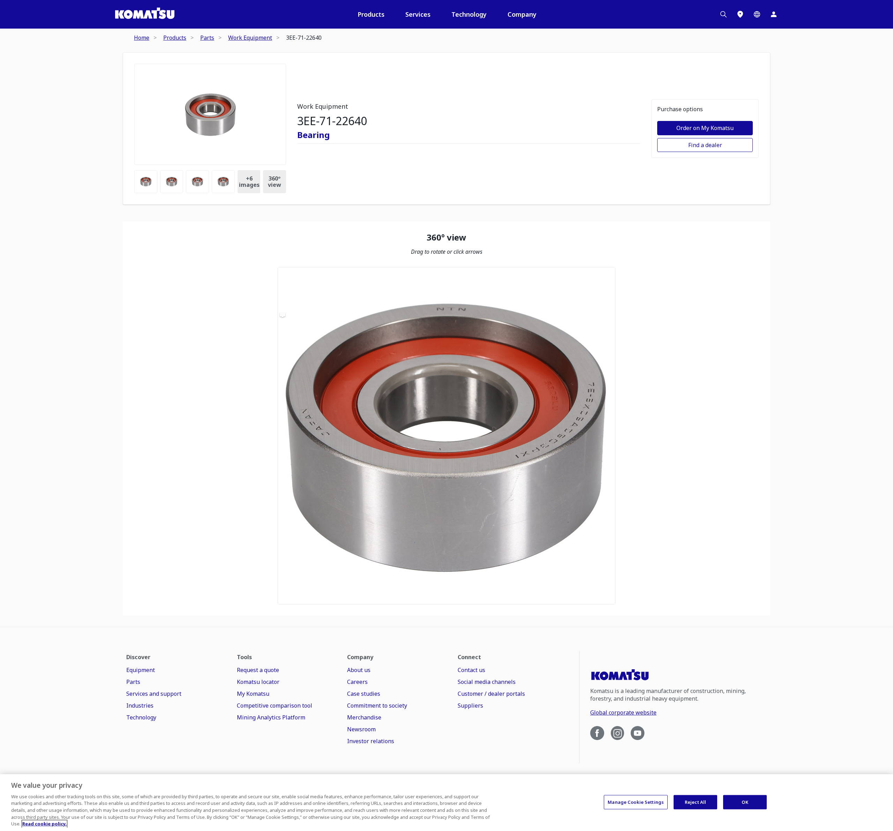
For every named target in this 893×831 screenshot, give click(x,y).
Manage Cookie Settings (636, 802)
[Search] (723, 14)
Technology (469, 14)
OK (745, 802)
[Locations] (740, 14)
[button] (446, 435)
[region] (446, 435)
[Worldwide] (757, 14)
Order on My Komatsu (705, 128)
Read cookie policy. (44, 824)
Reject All (695, 802)
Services (417, 14)
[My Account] (774, 14)
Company (522, 14)
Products (371, 14)
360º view (274, 182)
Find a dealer (705, 145)
